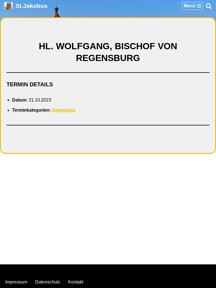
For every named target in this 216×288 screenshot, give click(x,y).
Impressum (16, 282)
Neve (79, 270)
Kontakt (75, 282)
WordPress (131, 270)
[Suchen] (209, 6)
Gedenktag (63, 110)
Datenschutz (47, 282)
